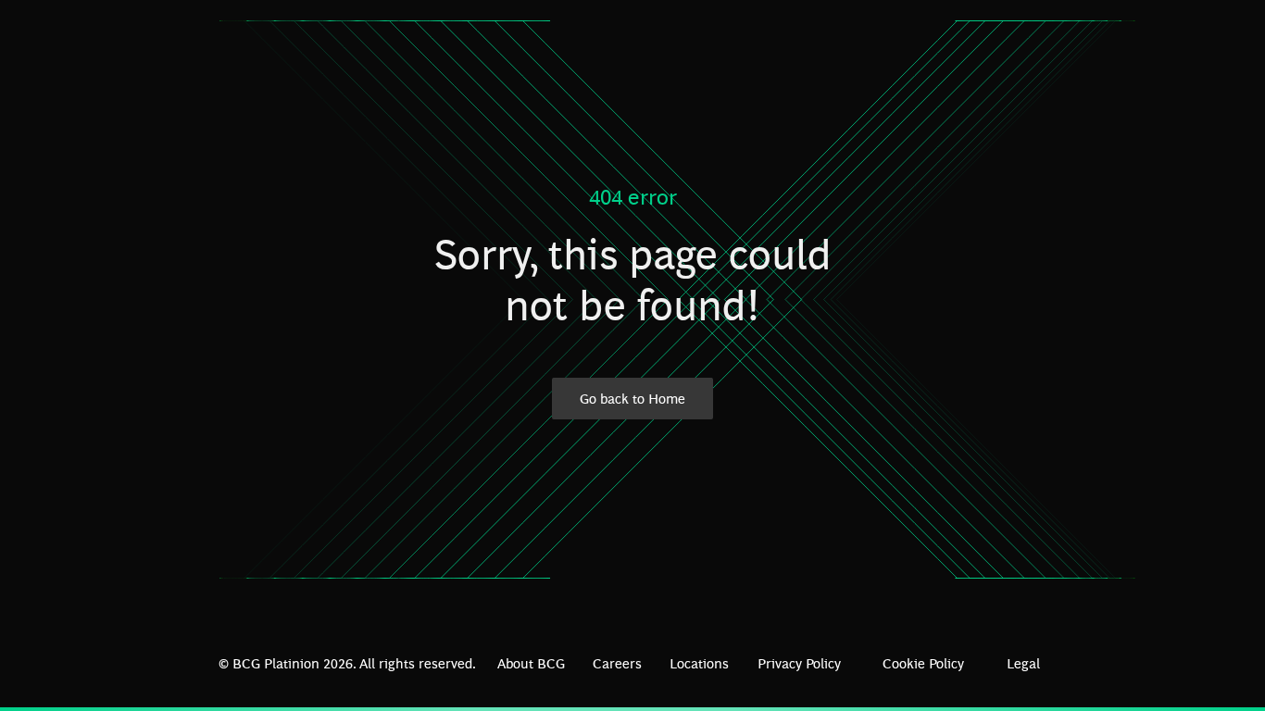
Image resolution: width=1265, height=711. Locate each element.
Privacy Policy (799, 663)
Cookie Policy (923, 663)
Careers (617, 663)
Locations (699, 663)
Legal (1023, 663)
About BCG (531, 663)
